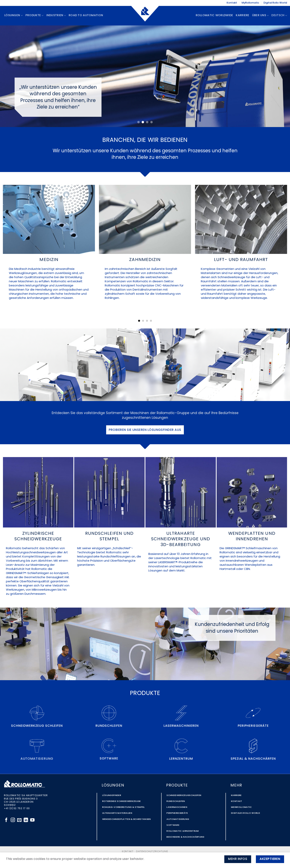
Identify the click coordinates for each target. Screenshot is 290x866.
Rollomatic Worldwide (214, 15)
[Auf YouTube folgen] (32, 820)
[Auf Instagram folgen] (13, 820)
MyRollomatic (250, 3)
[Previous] (10, 76)
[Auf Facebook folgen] (6, 820)
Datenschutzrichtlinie (152, 851)
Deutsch (277, 15)
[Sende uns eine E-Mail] (19, 820)
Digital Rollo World (275, 3)
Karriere (242, 15)
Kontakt (232, 3)
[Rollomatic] (145, 15)
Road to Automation (86, 15)
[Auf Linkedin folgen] (26, 820)
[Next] (279, 76)
